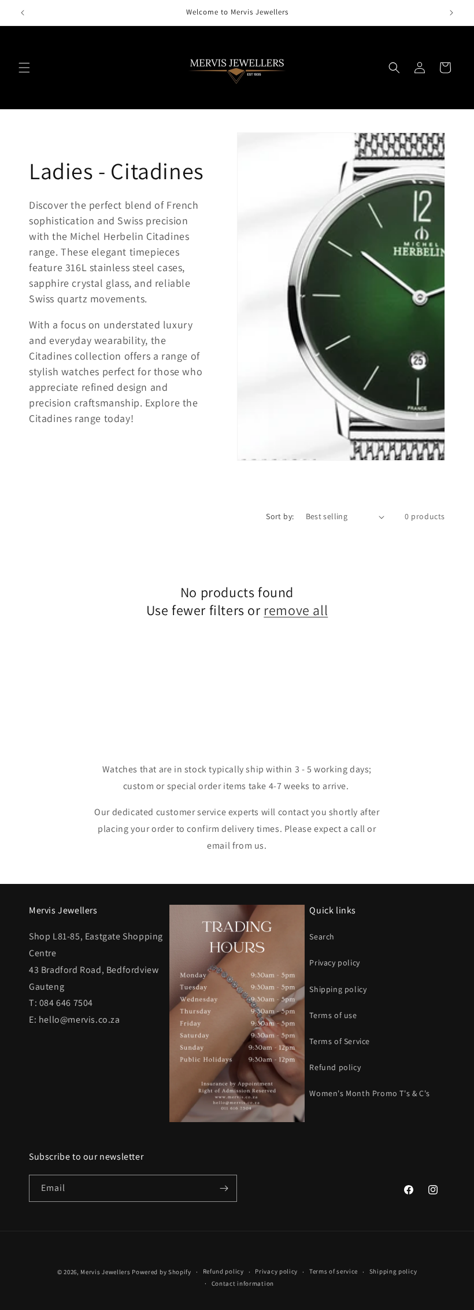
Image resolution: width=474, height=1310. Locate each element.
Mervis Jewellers (105, 1272)
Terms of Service (339, 1041)
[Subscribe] (223, 1188)
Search (322, 936)
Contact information (243, 1283)
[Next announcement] (451, 12)
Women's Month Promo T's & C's (369, 1093)
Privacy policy (334, 962)
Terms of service (333, 1271)
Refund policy (335, 1067)
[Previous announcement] (22, 12)
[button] (24, 67)
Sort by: (280, 516)
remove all (296, 610)
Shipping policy (337, 989)
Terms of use (333, 1015)
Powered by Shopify (161, 1272)
